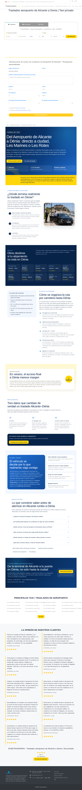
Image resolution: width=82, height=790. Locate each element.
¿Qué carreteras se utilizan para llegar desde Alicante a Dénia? (30, 532)
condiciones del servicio (24, 486)
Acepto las (20, 110)
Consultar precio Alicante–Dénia (18, 442)
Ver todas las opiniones (41, 759)
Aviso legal (56, 771)
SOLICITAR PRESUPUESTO (41, 114)
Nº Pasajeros (12, 92)
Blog (77, 6)
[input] (10, 36)
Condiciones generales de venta (23, 110)
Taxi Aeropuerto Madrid (49, 602)
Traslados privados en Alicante (45, 548)
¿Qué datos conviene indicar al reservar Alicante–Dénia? (29, 542)
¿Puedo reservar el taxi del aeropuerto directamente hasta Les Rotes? (32, 527)
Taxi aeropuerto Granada (31, 605)
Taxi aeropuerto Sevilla (68, 611)
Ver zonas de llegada (30, 161)
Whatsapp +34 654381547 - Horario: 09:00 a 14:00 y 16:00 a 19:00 (27, 1)
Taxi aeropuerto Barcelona (14, 608)
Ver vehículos (32, 551)
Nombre (11, 86)
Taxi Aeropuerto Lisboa (31, 611)
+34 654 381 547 (17, 579)
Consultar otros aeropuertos (20, 551)
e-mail (44, 86)
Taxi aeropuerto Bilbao (13, 611)
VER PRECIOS (71, 36)
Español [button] (9, 1)
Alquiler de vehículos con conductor (45, 6)
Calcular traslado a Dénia (14, 161)
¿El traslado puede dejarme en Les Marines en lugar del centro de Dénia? (33, 521)
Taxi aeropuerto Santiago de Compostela (69, 608)
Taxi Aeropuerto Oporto (49, 611)
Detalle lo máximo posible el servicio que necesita (22, 74)
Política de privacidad (20, 108)
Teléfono (44, 92)
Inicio (19, 6)
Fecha (44, 68)
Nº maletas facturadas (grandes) (18, 100)
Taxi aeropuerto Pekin (67, 605)
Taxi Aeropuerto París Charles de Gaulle (69, 602)
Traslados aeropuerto (15, 125)
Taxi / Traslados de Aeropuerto (29, 6)
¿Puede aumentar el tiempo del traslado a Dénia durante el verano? (32, 537)
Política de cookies (58, 775)
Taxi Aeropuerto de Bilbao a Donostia (32, 602)
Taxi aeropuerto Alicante (13, 602)
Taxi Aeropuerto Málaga (49, 605)
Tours (73, 6)
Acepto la (17, 108)
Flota (69, 6)
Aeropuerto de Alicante (26, 125)
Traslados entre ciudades (61, 6)
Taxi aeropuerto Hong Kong (32, 608)
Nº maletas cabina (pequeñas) (50, 100)
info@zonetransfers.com (49, 1)
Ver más (41, 616)
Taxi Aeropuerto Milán (49, 608)
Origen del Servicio (14, 68)
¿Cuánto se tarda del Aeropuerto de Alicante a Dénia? (28, 516)
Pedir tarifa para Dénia (66, 571)
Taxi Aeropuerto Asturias (13, 605)
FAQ (55, 779)
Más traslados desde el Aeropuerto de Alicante (24, 548)
